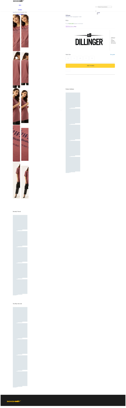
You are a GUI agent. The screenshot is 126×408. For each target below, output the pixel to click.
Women (20, 9)
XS (68, 58)
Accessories (20, 14)
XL (92, 58)
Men (20, 5)
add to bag (90, 65)
